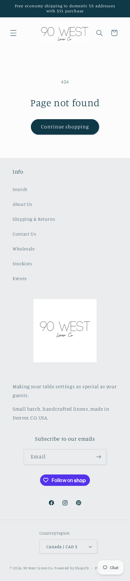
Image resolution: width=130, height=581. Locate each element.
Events (20, 278)
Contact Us (24, 233)
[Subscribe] (99, 457)
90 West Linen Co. (38, 568)
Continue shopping (65, 127)
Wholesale (24, 248)
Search (20, 189)
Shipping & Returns (34, 219)
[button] (13, 33)
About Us (22, 204)
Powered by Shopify (71, 568)
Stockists (22, 263)
